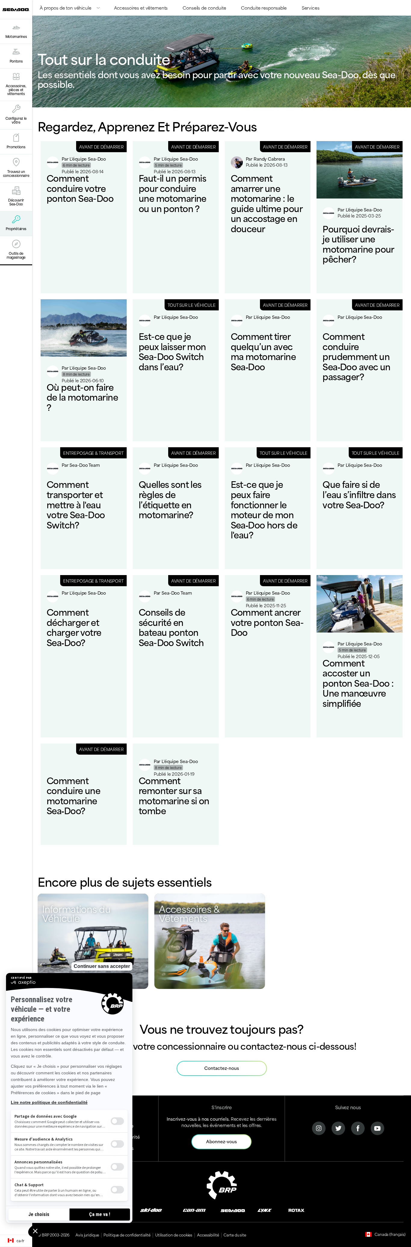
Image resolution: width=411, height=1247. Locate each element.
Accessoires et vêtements (141, 7)
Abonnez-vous (221, 1141)
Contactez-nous (221, 1067)
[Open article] (84, 217)
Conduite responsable (263, 7)
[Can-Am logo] (194, 1209)
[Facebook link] (358, 1127)
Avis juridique (87, 1235)
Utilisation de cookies (173, 1235)
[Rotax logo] (297, 1209)
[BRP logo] (222, 1184)
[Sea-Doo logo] (15, 9)
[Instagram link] (319, 1127)
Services (311, 7)
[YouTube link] (377, 1127)
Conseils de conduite (204, 7)
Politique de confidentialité (127, 1235)
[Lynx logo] (265, 1209)
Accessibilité (208, 1235)
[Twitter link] (338, 1127)
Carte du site (235, 1235)
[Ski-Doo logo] (151, 1209)
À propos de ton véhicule (65, 7)
